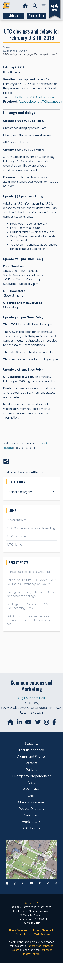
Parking (31, 769)
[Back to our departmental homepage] (7, 883)
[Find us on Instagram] (47, 723)
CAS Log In (31, 828)
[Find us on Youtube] (31, 883)
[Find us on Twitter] (38, 723)
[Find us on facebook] (54, 723)
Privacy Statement (43, 930)
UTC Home (14, 544)
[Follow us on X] (39, 883)
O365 (32, 795)
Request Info (36, 15)
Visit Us (13, 15)
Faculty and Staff (31, 750)
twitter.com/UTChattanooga (34, 97)
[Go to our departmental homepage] (10, 723)
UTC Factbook (16, 536)
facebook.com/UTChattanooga (40, 101)
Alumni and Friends (31, 756)
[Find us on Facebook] (56, 883)
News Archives (16, 520)
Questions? (31, 903)
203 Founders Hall (31, 698)
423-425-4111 (33, 712)
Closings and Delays (30, 472)
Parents (31, 763)
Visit (31, 782)
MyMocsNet (31, 789)
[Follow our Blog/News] (15, 883)
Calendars (31, 815)
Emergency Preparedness (31, 776)
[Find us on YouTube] (28, 723)
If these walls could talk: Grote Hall (29, 572)
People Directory (31, 808)
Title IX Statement (18, 930)
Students (31, 743)
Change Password (31, 802)
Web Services (42, 934)
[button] (35, 5)
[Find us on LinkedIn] (19, 723)
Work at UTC (31, 822)
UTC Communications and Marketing (31, 528)
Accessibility (23, 934)
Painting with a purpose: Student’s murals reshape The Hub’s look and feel (29, 620)
